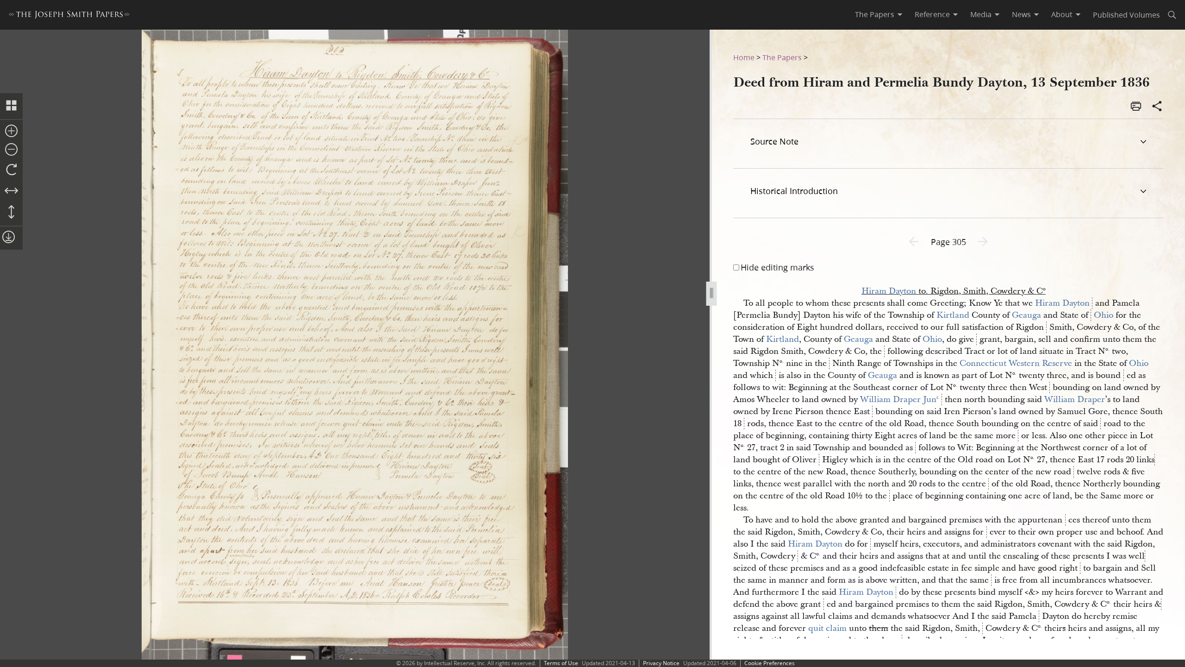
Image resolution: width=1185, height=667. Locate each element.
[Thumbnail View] (11, 106)
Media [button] (981, 14)
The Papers (782, 57)
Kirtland (952, 315)
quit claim (827, 628)
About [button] (1062, 14)
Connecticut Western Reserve (1016, 363)
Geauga (1026, 315)
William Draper (1074, 399)
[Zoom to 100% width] (11, 191)
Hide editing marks (777, 267)
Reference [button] (932, 14)
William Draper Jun (899, 399)
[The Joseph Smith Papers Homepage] (69, 16)
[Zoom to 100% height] (11, 212)
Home (744, 57)
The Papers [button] (874, 14)
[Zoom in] (11, 131)
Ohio (1103, 315)
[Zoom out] (11, 150)
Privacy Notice (661, 663)
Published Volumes (1126, 14)
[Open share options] (1157, 107)
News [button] (1021, 14)
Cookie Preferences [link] (769, 663)
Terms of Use (561, 663)
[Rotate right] (11, 170)
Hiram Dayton (888, 291)
